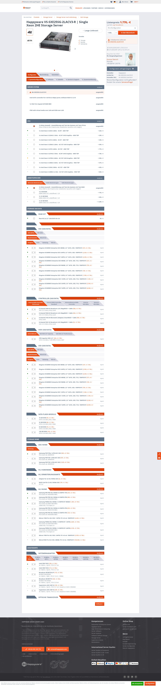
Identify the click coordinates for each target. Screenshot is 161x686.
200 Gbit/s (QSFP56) (96, 558)
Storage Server (96, 638)
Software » (99, 604)
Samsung (45, 242)
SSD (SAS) (40, 233)
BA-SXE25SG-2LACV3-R (116, 42)
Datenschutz (33, 654)
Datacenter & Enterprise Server (101, 624)
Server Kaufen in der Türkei (100, 652)
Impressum (43, 654)
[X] (132, 676)
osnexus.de (126, 624)
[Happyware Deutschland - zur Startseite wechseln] (28, 8)
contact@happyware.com (58, 649)
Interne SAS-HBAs (86, 303)
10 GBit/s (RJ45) (37, 558)
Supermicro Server (97, 640)
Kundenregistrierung (129, 644)
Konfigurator (32, 75)
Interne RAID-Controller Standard (54, 303)
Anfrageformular (128, 637)
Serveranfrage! (127, 82)
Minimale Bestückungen (35, 183)
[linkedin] (128, 676)
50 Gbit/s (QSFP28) (75, 558)
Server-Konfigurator (129, 646)
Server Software (96, 631)
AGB (23, 654)
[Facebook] (135, 676)
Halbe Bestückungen (52, 182)
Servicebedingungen (57, 654)
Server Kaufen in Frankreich (100, 650)
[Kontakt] (159, 454)
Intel (37, 242)
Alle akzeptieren (137, 683)
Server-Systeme (96, 633)
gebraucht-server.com (129, 629)
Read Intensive (32, 238)
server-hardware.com (129, 627)
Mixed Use (43, 237)
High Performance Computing (100, 629)
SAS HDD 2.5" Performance (64, 334)
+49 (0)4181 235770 (113, 64)
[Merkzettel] (111, 2)
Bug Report (126, 639)
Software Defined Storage (99, 635)
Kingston (30, 242)
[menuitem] (57, 8)
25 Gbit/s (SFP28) (55, 558)
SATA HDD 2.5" (32, 334)
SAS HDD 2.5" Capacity (46, 334)
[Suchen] (71, 8)
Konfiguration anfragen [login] (120, 69)
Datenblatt (55, 75)
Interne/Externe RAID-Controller (72, 303)
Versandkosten (27, 656)
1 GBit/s (29, 558)
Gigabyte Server (96, 627)
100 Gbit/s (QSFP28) (86, 558)
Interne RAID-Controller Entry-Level (35, 303)
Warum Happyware (129, 648)
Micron (53, 242)
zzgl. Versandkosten (118, 25)
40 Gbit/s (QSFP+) (65, 558)
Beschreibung (44, 75)
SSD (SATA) (31, 233)
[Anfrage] (159, 458)
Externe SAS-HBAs (96, 303)
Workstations (95, 642)
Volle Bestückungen (68, 182)
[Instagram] (124, 676)
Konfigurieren (150, 683)
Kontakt (125, 641)
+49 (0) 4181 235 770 (34, 649)
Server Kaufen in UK (97, 655)
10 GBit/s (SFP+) (46, 558)
